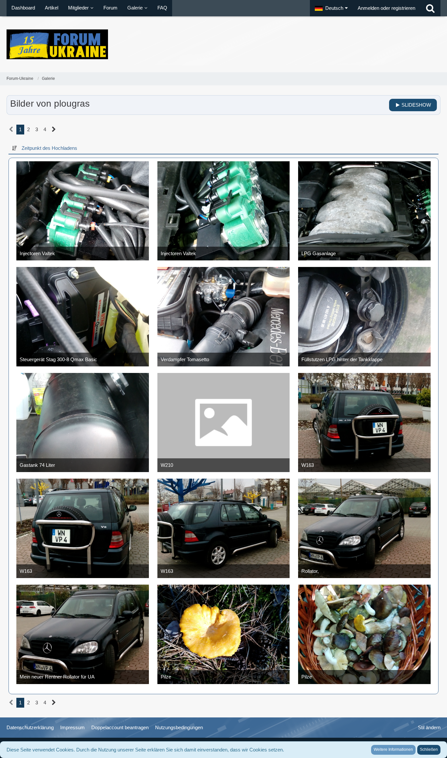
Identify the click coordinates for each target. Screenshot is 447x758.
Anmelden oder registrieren (386, 8)
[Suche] (430, 8)
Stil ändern (429, 727)
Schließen (429, 749)
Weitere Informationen (393, 749)
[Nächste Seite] (54, 129)
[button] (331, 8)
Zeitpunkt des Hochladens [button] (49, 148)
